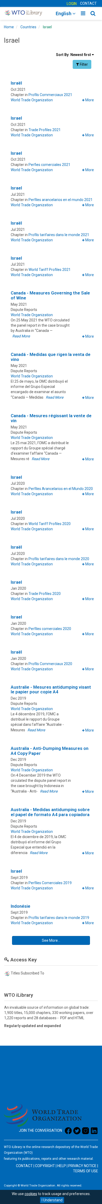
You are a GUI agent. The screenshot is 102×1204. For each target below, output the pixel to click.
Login (72, 4)
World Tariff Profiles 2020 (50, 524)
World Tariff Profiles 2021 (50, 269)
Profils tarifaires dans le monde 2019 (59, 918)
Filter (83, 64)
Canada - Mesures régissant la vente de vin (51, 418)
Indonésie (20, 906)
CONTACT (88, 3)
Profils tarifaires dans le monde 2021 (59, 235)
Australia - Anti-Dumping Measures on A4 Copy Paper (49, 751)
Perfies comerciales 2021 (49, 165)
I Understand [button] (52, 1200)
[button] (88, 100)
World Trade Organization (32, 100)
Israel (47, 27)
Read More (21, 336)
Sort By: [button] (74, 55)
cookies (31, 1194)
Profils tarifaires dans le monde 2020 (59, 559)
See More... (63, 940)
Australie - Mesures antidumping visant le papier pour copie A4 (51, 689)
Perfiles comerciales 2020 (50, 629)
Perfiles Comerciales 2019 (50, 883)
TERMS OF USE (85, 1171)
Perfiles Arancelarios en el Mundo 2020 (61, 489)
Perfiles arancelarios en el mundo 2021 (61, 200)
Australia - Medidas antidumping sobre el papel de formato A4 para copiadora (50, 812)
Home (9, 27)
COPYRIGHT (45, 1166)
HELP (61, 1166)
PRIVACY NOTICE (82, 1166)
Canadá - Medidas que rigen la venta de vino (50, 357)
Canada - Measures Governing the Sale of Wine (50, 295)
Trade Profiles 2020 (45, 594)
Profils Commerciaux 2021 (50, 95)
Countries (28, 27)
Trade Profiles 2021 (45, 130)
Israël (16, 83)
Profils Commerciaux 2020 (50, 664)
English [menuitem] (64, 13)
